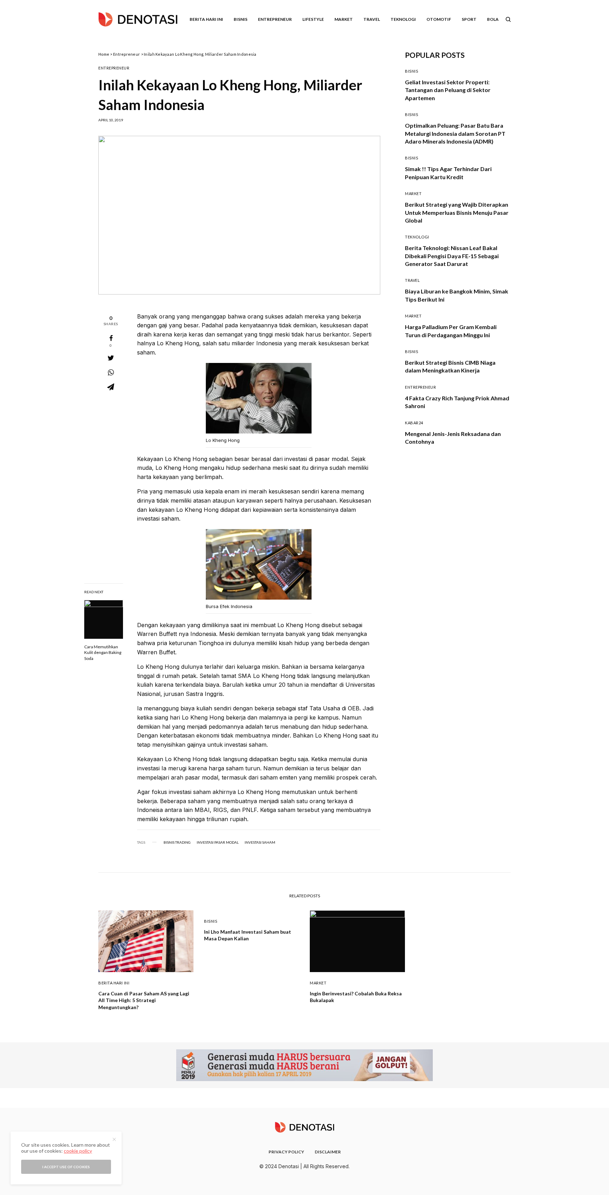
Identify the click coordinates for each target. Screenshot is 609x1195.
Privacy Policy (286, 1151)
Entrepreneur (126, 54)
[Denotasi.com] (137, 19)
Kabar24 (414, 422)
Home (103, 54)
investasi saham (260, 842)
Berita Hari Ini (113, 983)
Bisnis (411, 71)
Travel (412, 280)
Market (413, 193)
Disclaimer (328, 1151)
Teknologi (417, 237)
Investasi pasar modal (218, 842)
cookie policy (78, 1151)
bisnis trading (177, 842)
